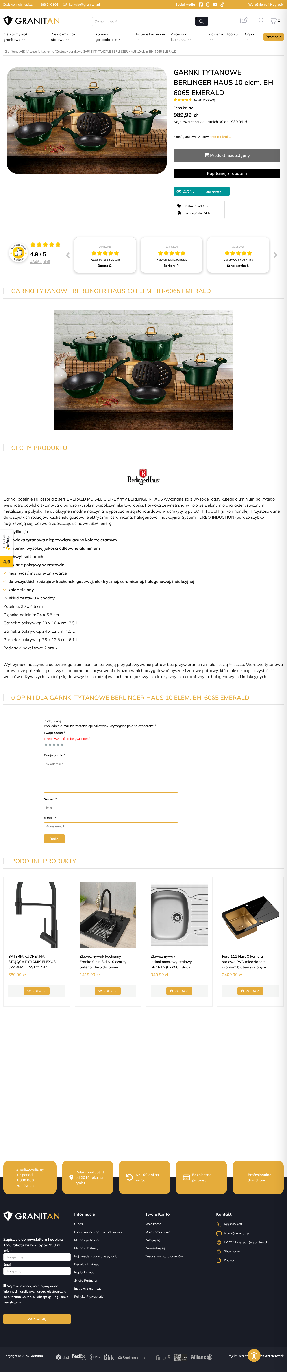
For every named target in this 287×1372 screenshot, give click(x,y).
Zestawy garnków (68, 51)
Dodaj (54, 838)
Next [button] (276, 255)
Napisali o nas (84, 1272)
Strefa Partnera (85, 1280)
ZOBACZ (39, 991)
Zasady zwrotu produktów (164, 1256)
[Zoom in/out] (12, 179)
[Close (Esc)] (7, 179)
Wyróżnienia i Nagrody (266, 4)
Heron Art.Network (269, 1356)
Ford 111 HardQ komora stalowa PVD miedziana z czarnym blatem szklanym (244, 961)
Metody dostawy (86, 1248)
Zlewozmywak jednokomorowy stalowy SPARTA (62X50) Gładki (171, 961)
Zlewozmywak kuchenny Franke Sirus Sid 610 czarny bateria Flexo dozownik (103, 961)
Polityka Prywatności (89, 1297)
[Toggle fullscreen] (10, 179)
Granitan (11, 51)
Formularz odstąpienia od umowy (98, 1232)
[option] (105, 255)
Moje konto (153, 1224)
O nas (78, 1224)
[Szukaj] (201, 21)
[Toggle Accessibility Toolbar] (254, 1355)
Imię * (7, 1251)
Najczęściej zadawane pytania (95, 1256)
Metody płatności (86, 1240)
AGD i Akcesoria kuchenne (36, 51)
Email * (8, 1264)
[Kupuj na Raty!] (202, 190)
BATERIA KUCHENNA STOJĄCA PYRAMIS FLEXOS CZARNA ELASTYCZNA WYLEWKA (32, 962)
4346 (40, 261)
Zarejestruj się (155, 1248)
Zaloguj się (153, 1240)
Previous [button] (67, 255)
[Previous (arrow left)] (7, 184)
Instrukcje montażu (88, 1288)
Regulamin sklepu (87, 1264)
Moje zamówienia (157, 1232)
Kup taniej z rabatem (227, 173)
